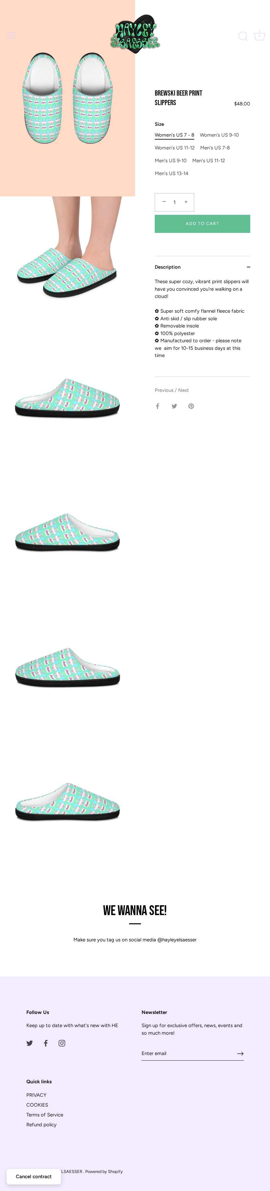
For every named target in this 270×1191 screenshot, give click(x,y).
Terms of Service (44, 1115)
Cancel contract (34, 1177)
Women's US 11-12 (175, 148)
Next (183, 390)
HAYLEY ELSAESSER (62, 1171)
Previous (165, 390)
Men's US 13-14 (171, 173)
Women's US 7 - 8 (174, 135)
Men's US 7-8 (215, 148)
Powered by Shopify (104, 1171)
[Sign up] (240, 1053)
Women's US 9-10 (219, 135)
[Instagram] (62, 1043)
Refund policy (41, 1125)
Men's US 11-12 (208, 161)
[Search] (243, 36)
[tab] (202, 327)
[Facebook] (45, 1043)
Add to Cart (202, 223)
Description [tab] (167, 267)
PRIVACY (36, 1095)
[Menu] (11, 35)
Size (159, 124)
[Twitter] (29, 1043)
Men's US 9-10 (171, 161)
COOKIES (37, 1105)
